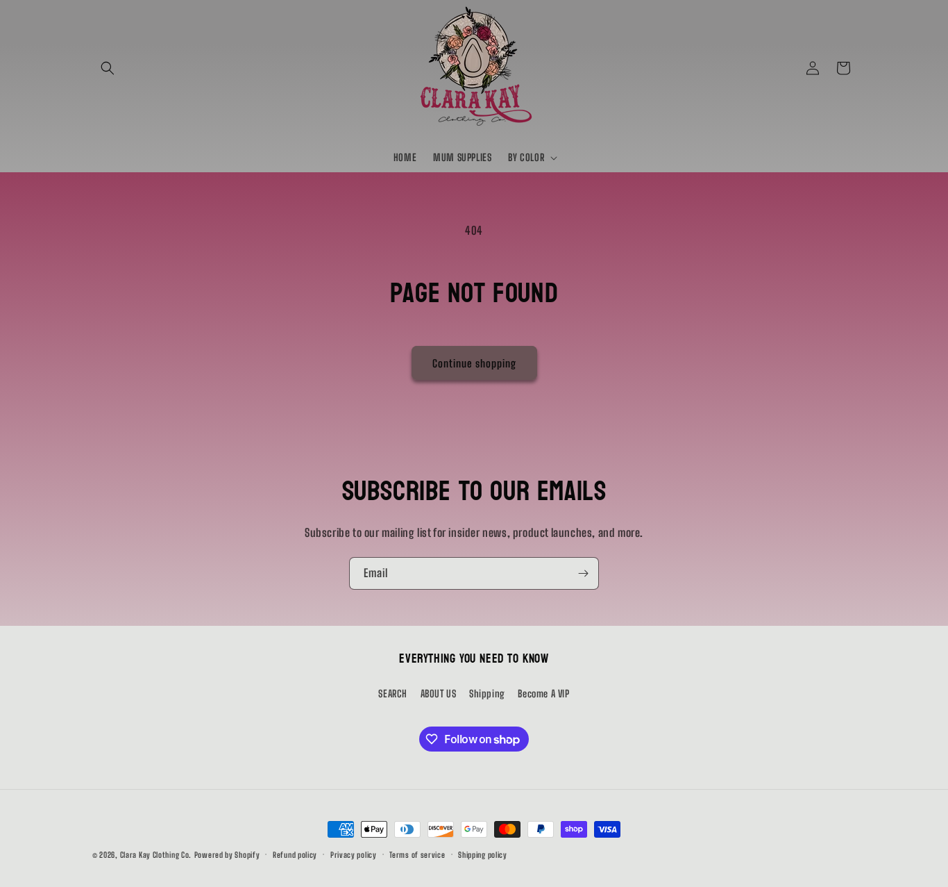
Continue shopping (474, 363)
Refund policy (295, 854)
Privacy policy (353, 854)
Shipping (487, 693)
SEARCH (392, 693)
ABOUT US (439, 693)
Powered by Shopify (227, 854)
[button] (107, 68)
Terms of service (417, 854)
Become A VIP (543, 693)
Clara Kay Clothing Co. (156, 854)
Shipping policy (482, 854)
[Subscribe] (583, 573)
